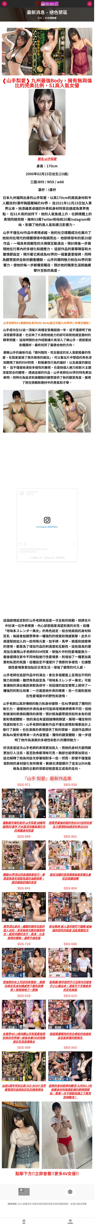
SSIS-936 (70, 784)
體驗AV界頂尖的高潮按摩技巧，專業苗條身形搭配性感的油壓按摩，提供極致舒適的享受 (24, 878)
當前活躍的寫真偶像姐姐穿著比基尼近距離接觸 (70, 876)
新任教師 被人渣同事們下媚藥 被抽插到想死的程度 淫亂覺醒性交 (70, 928)
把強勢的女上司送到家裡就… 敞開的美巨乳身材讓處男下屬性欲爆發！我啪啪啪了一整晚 (24, 986)
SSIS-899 (23, 836)
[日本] (70, 1192)
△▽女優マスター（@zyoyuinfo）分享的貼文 (47, 558)
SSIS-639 (23, 995)
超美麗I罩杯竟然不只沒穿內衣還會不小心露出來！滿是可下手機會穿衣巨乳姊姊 (70, 986)
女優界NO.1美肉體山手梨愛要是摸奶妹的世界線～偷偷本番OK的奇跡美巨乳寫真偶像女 (24, 1037)
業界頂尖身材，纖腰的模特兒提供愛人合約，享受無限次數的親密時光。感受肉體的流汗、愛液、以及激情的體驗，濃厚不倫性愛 (23, 932)
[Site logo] (47, 3)
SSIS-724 (23, 943)
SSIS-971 (23, 784)
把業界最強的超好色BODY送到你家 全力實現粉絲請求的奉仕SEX (70, 824)
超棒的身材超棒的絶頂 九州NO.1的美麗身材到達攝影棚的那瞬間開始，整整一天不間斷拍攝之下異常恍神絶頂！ (70, 1091)
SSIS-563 (70, 1047)
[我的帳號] (90, 3)
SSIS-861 (70, 836)
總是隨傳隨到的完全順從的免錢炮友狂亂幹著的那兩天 (70, 1036)
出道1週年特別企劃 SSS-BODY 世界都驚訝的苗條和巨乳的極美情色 (24, 1087)
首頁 (40, 17)
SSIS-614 (70, 995)
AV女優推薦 (51, 17)
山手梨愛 (50, 158)
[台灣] (24, 1192)
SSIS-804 (70, 888)
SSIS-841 (23, 888)
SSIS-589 (23, 1047)
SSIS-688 (70, 943)
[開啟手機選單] (4, 3)
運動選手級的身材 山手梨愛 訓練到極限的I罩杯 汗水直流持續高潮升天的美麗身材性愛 (23, 826)
